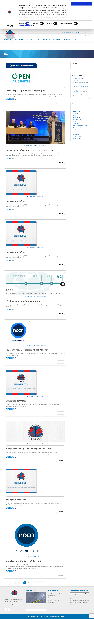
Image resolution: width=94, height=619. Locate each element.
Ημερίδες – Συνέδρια (78, 130)
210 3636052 (79, 33)
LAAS (37, 296)
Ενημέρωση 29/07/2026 (78, 82)
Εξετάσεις (30, 39)
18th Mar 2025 (32, 396)
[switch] (42, 23)
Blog (38, 39)
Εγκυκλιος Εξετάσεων (78, 127)
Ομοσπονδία (8, 39)
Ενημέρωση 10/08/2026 (78, 78)
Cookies (62, 616)
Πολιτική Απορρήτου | (55, 616)
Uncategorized (76, 121)
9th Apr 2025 (29, 296)
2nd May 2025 (29, 86)
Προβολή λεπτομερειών (25, 25)
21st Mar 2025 (29, 345)
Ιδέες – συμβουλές (77, 132)
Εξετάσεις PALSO (42, 296)
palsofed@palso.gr (67, 33)
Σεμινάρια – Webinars (78, 136)
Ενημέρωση (46, 39)
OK (82, 3)
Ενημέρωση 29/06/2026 (78, 94)
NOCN (45, 345)
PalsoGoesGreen (77, 119)
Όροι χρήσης (46, 616)
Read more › (60, 102)
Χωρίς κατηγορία (77, 138)
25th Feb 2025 (32, 443)
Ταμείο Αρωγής (19, 39)
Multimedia (56, 39)
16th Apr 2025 (32, 247)
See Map (52, 602)
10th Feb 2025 (33, 556)
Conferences (76, 113)
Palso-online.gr (76, 117)
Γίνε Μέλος (66, 39)
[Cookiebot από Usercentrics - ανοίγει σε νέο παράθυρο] (9, 26)
